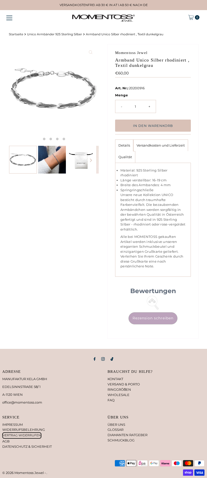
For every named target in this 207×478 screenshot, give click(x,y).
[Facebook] (95, 359)
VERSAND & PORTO (124, 384)
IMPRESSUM (12, 425)
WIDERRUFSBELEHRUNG (23, 430)
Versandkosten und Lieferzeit (161, 145)
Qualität (125, 157)
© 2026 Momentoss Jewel (23, 473)
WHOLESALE (119, 395)
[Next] (90, 160)
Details (124, 145)
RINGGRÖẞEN (119, 389)
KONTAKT (115, 379)
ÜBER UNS (116, 425)
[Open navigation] (9, 17)
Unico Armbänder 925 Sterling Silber (54, 34)
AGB (6, 441)
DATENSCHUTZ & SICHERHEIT (27, 446)
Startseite (16, 34)
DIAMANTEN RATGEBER (127, 435)
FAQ (111, 400)
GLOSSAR (115, 430)
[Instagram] (103, 359)
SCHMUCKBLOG (121, 440)
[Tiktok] (112, 359)
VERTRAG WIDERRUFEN (22, 435)
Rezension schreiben (153, 318)
